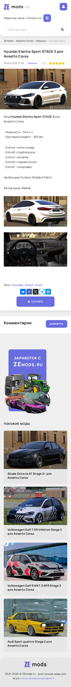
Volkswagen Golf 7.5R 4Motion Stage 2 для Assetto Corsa (35, 532)
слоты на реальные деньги (37, 678)
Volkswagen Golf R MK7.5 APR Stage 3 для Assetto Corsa (34, 588)
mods (20, 7)
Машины (41, 40)
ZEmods (8, 40)
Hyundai (17, 285)
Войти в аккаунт (63, 6)
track (38, 285)
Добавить (56, 323)
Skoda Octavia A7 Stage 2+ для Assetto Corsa (30, 476)
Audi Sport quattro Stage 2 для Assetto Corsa (30, 644)
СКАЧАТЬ (36, 301)
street (29, 285)
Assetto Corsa (24, 40)
